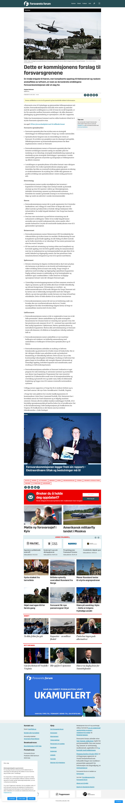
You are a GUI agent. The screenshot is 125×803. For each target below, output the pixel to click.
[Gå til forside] (37, 3)
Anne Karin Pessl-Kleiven (31, 739)
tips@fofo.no (81, 125)
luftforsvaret (43, 480)
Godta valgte (22, 798)
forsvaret (28, 483)
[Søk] (94, 3)
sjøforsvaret (46, 483)
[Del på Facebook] (85, 95)
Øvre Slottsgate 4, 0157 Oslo (32, 746)
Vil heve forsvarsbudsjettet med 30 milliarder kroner (47, 124)
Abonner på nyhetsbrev (57, 762)
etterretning (37, 483)
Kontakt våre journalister (31, 733)
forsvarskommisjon (69, 480)
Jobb (89, 3)
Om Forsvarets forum (56, 729)
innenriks (52, 480)
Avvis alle (31, 798)
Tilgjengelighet (54, 740)
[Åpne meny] (99, 4)
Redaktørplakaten (82, 735)
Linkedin (52, 755)
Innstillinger (118, 801)
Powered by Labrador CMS (62, 800)
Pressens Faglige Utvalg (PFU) (87, 754)
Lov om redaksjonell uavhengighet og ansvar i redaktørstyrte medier (88, 730)
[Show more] (99, 120)
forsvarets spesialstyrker (92, 480)
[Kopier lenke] (96, 95)
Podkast (84, 3)
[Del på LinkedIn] (91, 95)
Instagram (53, 751)
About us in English (82, 783)
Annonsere (53, 733)
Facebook (53, 747)
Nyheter (73, 3)
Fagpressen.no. (8, 792)
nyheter (27, 480)
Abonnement (54, 736)
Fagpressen (80, 774)
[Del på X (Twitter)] (88, 95)
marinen (34, 480)
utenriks (79, 480)
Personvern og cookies (57, 744)
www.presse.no (82, 768)
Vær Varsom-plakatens (85, 741)
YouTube (53, 759)
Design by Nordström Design (85, 787)
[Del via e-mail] (93, 95)
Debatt (79, 3)
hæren (59, 480)
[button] (95, 537)
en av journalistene (82, 127)
